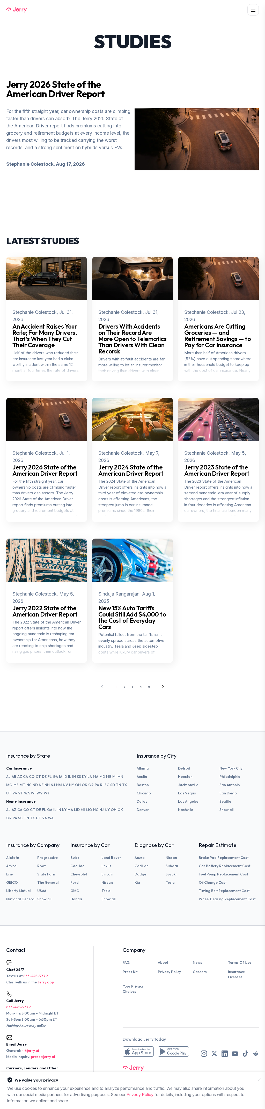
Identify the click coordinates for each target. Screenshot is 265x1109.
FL (50, 776)
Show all (226, 809)
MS (16, 784)
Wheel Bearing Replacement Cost (227, 899)
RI (102, 784)
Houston (185, 776)
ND (35, 784)
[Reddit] (256, 1053)
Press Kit (130, 971)
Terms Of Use (239, 962)
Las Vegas (187, 793)
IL (69, 776)
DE (44, 776)
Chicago (144, 793)
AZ (19, 776)
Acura (140, 857)
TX (124, 784)
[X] (214, 1053)
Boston (143, 784)
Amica (11, 866)
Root (41, 866)
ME (108, 776)
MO (9, 784)
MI (114, 776)
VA (14, 793)
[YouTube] (235, 1053)
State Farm (46, 874)
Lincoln (107, 874)
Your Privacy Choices (133, 989)
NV (65, 784)
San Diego (228, 793)
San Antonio (229, 784)
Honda (76, 899)
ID (65, 776)
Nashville (185, 809)
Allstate (12, 857)
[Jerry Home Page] (16, 10)
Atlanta (143, 768)
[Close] (259, 1080)
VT (20, 793)
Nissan (107, 882)
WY (46, 793)
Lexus (106, 866)
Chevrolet (78, 874)
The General (47, 882)
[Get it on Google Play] (173, 1051)
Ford (74, 882)
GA (55, 776)
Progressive (47, 857)
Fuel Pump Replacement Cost (223, 874)
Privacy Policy (169, 971)
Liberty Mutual (18, 890)
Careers (200, 971)
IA (60, 776)
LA (89, 776)
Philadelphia (229, 776)
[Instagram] (204, 1053)
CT (38, 776)
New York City (230, 768)
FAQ (126, 962)
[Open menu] (253, 10)
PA (97, 784)
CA (25, 776)
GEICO (12, 882)
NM (59, 784)
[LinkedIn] (225, 1053)
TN (118, 784)
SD (112, 784)
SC (107, 784)
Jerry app (46, 982)
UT (8, 793)
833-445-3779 (35, 976)
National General (20, 899)
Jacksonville (188, 784)
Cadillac (77, 866)
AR (14, 776)
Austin (142, 776)
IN (74, 776)
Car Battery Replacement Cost (224, 866)
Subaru (172, 866)
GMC (74, 890)
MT (22, 784)
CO (32, 776)
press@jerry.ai (43, 1056)
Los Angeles (188, 801)
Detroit (184, 768)
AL (8, 776)
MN (120, 776)
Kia (137, 882)
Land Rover (111, 857)
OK (84, 784)
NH (47, 784)
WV (39, 793)
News (197, 962)
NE (41, 784)
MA (95, 776)
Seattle (225, 801)
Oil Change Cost (212, 882)
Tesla (106, 890)
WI (33, 793)
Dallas (142, 801)
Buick (74, 857)
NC (29, 784)
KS (79, 776)
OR (91, 784)
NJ (53, 784)
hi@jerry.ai (30, 1050)
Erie (9, 874)
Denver (143, 809)
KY (84, 776)
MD (102, 776)
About (163, 962)
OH (78, 784)
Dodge (140, 874)
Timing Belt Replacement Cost (224, 890)
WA (27, 793)
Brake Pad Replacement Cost (223, 857)
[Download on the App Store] (138, 1051)
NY (71, 784)
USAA (41, 890)
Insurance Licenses (236, 974)
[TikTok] (245, 1053)
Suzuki (171, 874)
